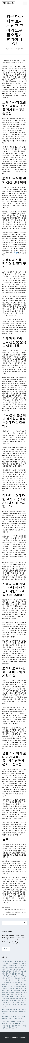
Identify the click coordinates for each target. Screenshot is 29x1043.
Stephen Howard (10, 49)
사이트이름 (8, 3)
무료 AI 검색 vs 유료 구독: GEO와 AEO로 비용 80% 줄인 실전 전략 (14, 1027)
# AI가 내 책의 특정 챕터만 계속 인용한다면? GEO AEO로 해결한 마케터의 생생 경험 (14, 1011)
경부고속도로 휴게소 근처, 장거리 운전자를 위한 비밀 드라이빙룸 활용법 (14, 1022)
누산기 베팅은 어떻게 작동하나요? (15, 910)
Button (6, 949)
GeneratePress (22, 1038)
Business (7, 907)
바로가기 (15, 253)
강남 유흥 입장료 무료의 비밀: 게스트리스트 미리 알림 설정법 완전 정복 (14, 1017)
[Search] (24, 923)
